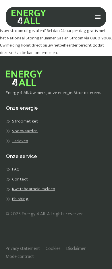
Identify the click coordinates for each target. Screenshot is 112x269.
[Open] (98, 17)
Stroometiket (25, 121)
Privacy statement (23, 248)
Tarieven (20, 141)
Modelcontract (20, 256)
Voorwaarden (25, 131)
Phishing (20, 199)
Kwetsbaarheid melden (33, 189)
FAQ (16, 169)
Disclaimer (76, 248)
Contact (20, 179)
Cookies (53, 248)
